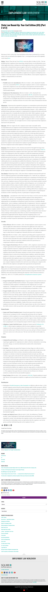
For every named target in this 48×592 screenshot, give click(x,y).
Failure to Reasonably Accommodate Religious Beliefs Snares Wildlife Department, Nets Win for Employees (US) (18, 467)
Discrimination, (28, 32)
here (9, 58)
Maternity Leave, (31, 33)
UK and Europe (3, 455)
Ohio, (9, 34)
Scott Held (12, 31)
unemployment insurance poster (33, 274)
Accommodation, (6, 32)
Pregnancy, (20, 34)
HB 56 (17, 84)
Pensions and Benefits (4, 533)
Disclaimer (6, 574)
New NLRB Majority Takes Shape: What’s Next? (8, 471)
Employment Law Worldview (5, 521)
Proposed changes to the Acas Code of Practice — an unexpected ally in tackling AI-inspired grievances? (17, 473)
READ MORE (34, 582)
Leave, (20, 33)
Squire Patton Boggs (42, 3)
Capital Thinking (3, 517)
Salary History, (35, 34)
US (1, 457)
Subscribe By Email (5, 492)
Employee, (43, 32)
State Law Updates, (7, 36)
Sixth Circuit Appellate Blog (5, 539)
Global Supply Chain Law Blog (5, 529)
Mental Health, (36, 33)
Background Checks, (23, 32)
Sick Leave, (39, 34)
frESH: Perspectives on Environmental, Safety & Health (9, 551)
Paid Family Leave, (15, 34)
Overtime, (11, 34)
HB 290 (30, 95)
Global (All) (3, 461)
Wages (16, 36)
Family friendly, (17, 33)
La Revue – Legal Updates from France (7, 531)
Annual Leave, (18, 32)
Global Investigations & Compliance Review (8, 525)
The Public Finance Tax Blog (5, 543)
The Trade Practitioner (4, 545)
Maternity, (27, 33)
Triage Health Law (4, 547)
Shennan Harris (5, 31)
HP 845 (21, 61)
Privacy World (3, 535)
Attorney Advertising (5, 569)
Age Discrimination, (13, 32)
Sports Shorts (3, 541)
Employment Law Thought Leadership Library (12, 449)
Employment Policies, (8, 33)
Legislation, (23, 33)
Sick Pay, (42, 34)
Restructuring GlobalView (5, 537)
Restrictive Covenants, (29, 34)
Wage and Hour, (12, 36)
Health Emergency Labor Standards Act (20, 385)
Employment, (3, 33)
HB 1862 (30, 375)
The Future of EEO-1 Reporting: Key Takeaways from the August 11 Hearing (12, 469)
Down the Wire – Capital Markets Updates (7, 519)
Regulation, (23, 34)
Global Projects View (4, 527)
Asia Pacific (3, 459)
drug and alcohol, (34, 32)
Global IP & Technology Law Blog (6, 523)
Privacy (2, 574)
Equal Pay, (13, 33)
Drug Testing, (39, 32)
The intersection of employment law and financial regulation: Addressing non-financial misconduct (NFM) (17, 475)
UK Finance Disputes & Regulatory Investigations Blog (9, 549)
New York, (6, 34)
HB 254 (43, 149)
